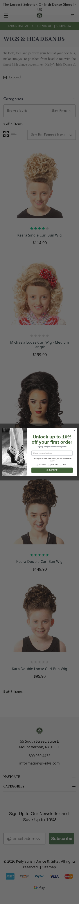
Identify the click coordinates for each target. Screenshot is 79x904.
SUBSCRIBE (52, 470)
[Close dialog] (74, 430)
